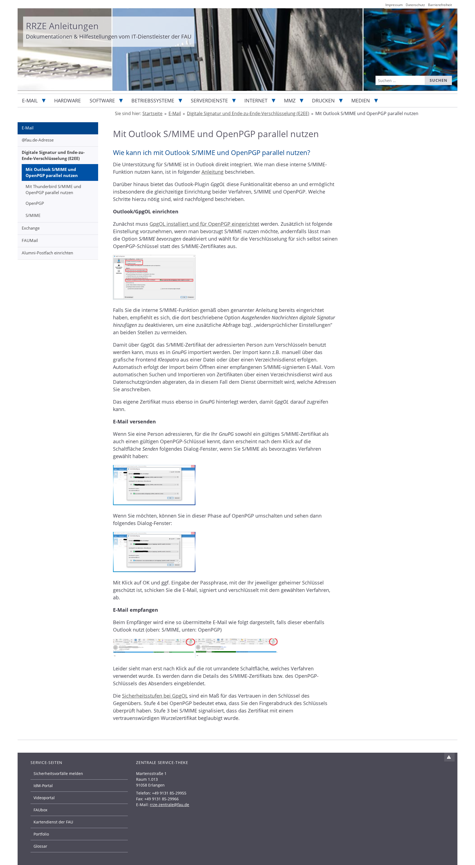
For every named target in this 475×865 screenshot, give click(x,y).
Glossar (40, 846)
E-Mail (30, 100)
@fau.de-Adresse (38, 140)
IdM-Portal (43, 785)
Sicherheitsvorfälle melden (58, 773)
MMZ (290, 100)
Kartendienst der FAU (53, 822)
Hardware (67, 100)
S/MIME (33, 215)
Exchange (31, 228)
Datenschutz (415, 4)
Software (102, 100)
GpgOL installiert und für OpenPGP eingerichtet (204, 224)
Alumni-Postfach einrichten (47, 252)
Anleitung (212, 171)
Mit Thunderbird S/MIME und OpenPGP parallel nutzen (53, 189)
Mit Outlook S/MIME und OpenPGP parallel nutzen (52, 172)
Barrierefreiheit (440, 4)
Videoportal (44, 797)
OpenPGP (35, 203)
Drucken (323, 100)
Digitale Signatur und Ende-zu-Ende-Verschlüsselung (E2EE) (53, 155)
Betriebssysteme (152, 100)
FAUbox (40, 809)
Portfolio (41, 834)
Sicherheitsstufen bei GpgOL (155, 695)
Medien (360, 100)
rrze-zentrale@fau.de (169, 804)
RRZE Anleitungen (62, 26)
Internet (255, 100)
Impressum (394, 4)
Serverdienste (209, 100)
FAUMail (30, 240)
